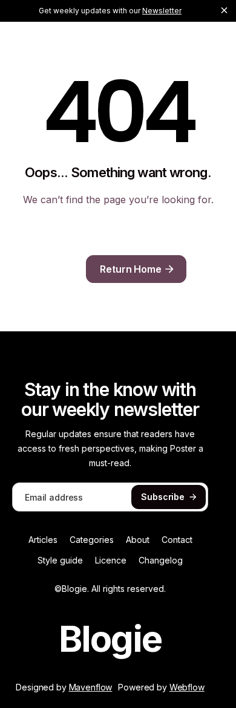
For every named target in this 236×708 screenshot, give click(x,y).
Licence (110, 560)
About (137, 540)
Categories (92, 540)
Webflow (187, 687)
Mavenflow (91, 687)
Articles (42, 540)
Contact (177, 540)
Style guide (60, 560)
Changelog (161, 560)
